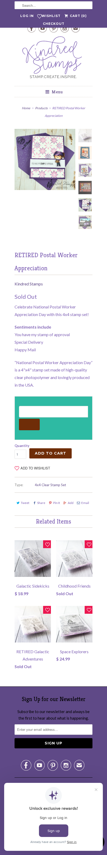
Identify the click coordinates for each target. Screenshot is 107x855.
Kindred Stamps (29, 283)
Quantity (22, 446)
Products (41, 108)
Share (41, 503)
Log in (27, 16)
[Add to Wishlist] (47, 544)
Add (70, 503)
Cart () (77, 16)
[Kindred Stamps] (53, 58)
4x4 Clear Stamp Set (50, 485)
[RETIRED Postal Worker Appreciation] (45, 159)
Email (85, 503)
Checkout (53, 24)
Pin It (56, 503)
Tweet (25, 503)
